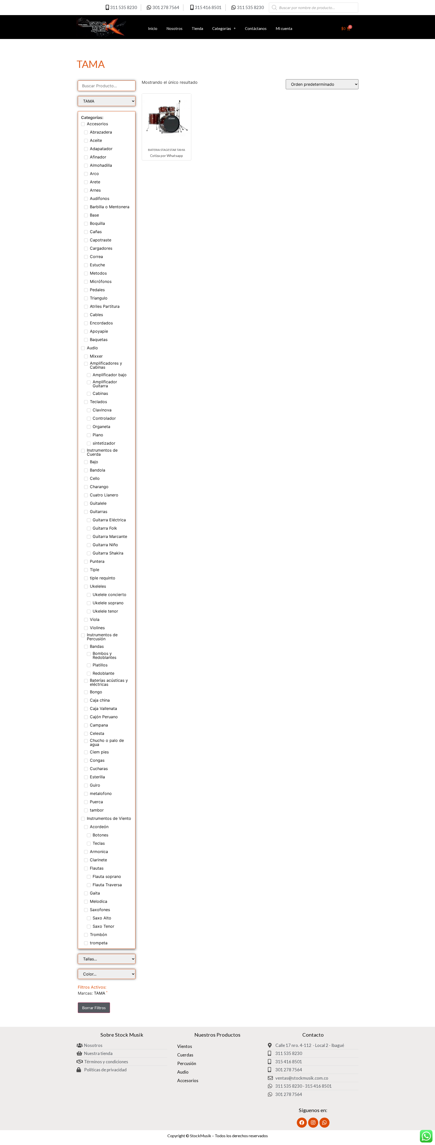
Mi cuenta (284, 28)
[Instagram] (313, 1123)
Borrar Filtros (94, 1007)
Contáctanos (256, 28)
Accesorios (187, 1080)
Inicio (152, 28)
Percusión (186, 1063)
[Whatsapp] (324, 1123)
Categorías (221, 28)
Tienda (197, 28)
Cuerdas (185, 1054)
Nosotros (174, 28)
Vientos (184, 1046)
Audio (183, 1072)
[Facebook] (302, 1123)
